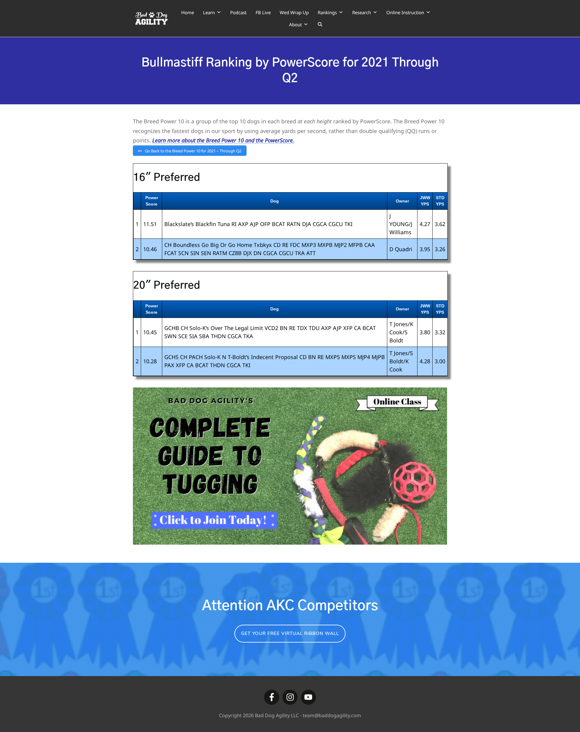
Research (361, 12)
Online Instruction (405, 12)
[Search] (320, 24)
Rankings (327, 12)
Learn (209, 12)
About (295, 24)
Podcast (238, 12)
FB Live (263, 12)
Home (187, 12)
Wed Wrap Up (294, 12)
